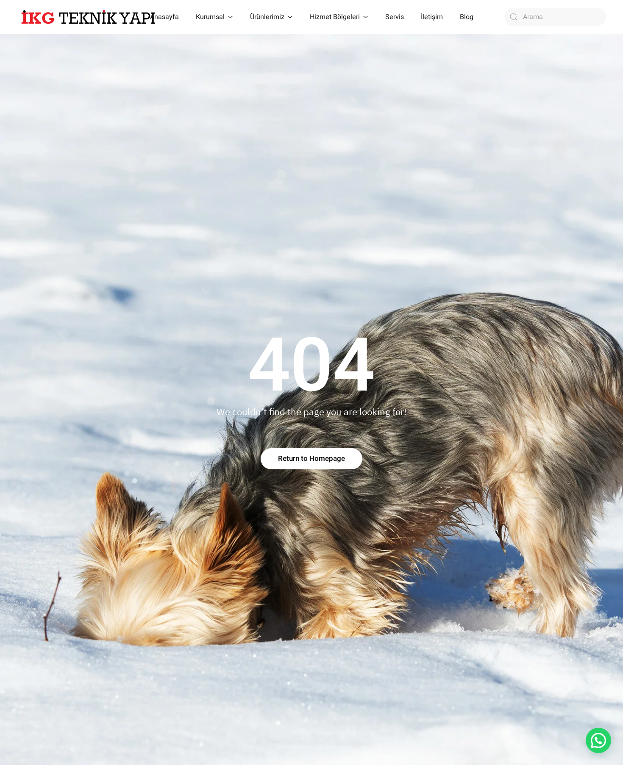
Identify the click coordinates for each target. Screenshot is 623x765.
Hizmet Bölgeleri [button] (335, 17)
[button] (598, 740)
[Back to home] (88, 17)
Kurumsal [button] (210, 17)
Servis (394, 17)
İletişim (432, 17)
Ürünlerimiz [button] (267, 17)
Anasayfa (164, 17)
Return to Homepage (311, 458)
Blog (466, 17)
